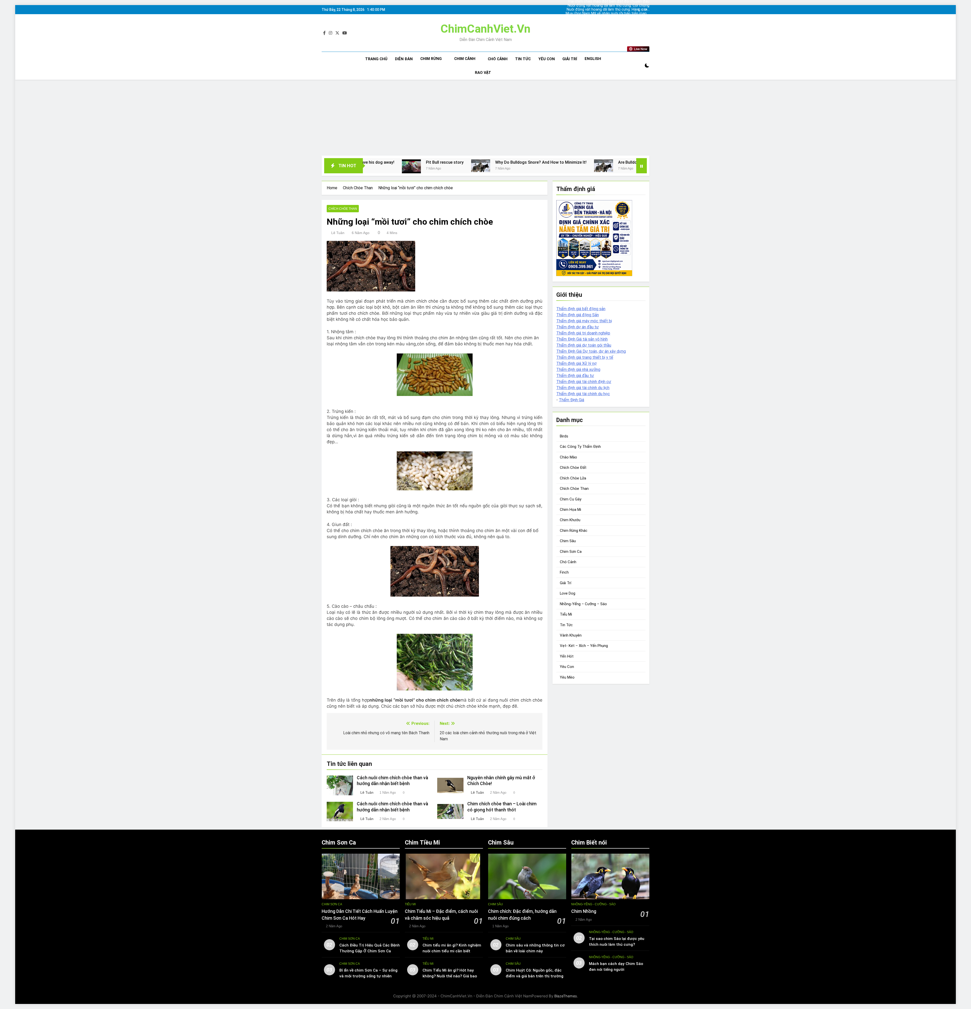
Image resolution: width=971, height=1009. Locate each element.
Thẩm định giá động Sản (577, 314)
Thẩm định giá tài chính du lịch (582, 387)
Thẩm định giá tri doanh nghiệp (583, 333)
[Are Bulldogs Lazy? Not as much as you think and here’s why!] (498, 165)
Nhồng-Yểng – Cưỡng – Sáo (583, 604)
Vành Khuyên (571, 635)
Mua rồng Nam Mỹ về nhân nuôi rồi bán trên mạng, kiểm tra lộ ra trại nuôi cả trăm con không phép (614, 10)
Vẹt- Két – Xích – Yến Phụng (584, 645)
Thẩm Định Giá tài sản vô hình (582, 339)
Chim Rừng (431, 58)
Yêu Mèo (567, 677)
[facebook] (324, 33)
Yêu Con (546, 59)
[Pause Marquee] (641, 165)
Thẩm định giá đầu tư (575, 375)
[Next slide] (646, 10)
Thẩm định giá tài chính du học (583, 393)
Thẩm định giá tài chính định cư (583, 381)
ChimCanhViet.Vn (485, 28)
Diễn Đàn (404, 59)
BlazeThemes (565, 996)
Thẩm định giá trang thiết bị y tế (584, 357)
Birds (564, 436)
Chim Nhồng (583, 911)
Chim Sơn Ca (571, 551)
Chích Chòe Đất (573, 467)
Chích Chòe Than (342, 209)
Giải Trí (569, 59)
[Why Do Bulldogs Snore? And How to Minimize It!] (375, 165)
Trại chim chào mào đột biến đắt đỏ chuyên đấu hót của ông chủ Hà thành (617, 14)
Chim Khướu (570, 520)
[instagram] (330, 33)
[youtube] (344, 33)
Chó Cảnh (497, 59)
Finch (564, 572)
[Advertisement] (485, 117)
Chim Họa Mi (570, 509)
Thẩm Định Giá (571, 399)
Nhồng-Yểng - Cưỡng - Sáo (593, 904)
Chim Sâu (568, 541)
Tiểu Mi (566, 614)
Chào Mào (568, 457)
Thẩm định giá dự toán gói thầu (583, 345)
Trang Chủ (376, 59)
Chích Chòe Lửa (573, 478)
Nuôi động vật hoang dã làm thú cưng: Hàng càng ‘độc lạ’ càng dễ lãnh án (617, 6)
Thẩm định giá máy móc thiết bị (584, 321)
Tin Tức (523, 59)
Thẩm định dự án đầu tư (577, 327)
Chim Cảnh (464, 58)
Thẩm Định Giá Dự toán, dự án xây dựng (591, 351)
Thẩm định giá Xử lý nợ (576, 363)
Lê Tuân (337, 233)
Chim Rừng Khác (573, 530)
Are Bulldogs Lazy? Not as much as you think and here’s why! (569, 162)
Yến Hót (566, 656)
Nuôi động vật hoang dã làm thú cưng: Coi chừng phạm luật (614, 18)
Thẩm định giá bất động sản (580, 308)
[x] (337, 33)
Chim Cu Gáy (570, 499)
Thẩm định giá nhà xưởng (578, 369)
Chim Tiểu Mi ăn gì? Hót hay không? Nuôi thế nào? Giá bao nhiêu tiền (450, 976)
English (593, 58)
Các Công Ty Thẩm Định (580, 446)
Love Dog (567, 593)
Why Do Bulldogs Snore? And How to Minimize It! (435, 162)
